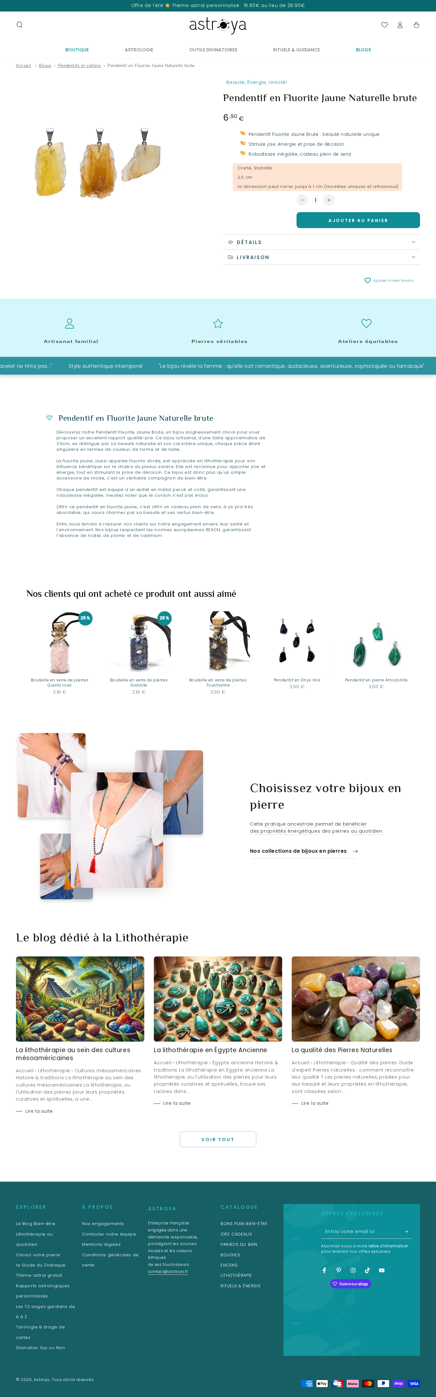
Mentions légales (101, 1244)
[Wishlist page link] (384, 25)
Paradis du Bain (239, 1244)
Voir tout (217, 1139)
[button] (19, 25)
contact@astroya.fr (168, 1271)
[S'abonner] (408, 1231)
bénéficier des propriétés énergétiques (308, 827)
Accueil (23, 65)
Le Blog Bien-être (35, 1224)
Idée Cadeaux (236, 1234)
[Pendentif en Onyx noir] (297, 643)
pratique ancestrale (290, 824)
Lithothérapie (236, 1275)
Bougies (230, 1255)
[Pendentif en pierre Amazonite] (376, 643)
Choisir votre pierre (38, 1255)
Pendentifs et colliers (79, 65)
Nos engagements (103, 1224)
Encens (229, 1265)
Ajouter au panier (358, 220)
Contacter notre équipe (109, 1234)
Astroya (42, 1379)
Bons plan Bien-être (244, 1224)
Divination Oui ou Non (40, 1348)
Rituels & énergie (241, 1286)
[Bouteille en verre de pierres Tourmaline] (218, 643)
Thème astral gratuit (39, 1275)
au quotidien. (367, 831)
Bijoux (45, 65)
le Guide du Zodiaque (41, 1265)
